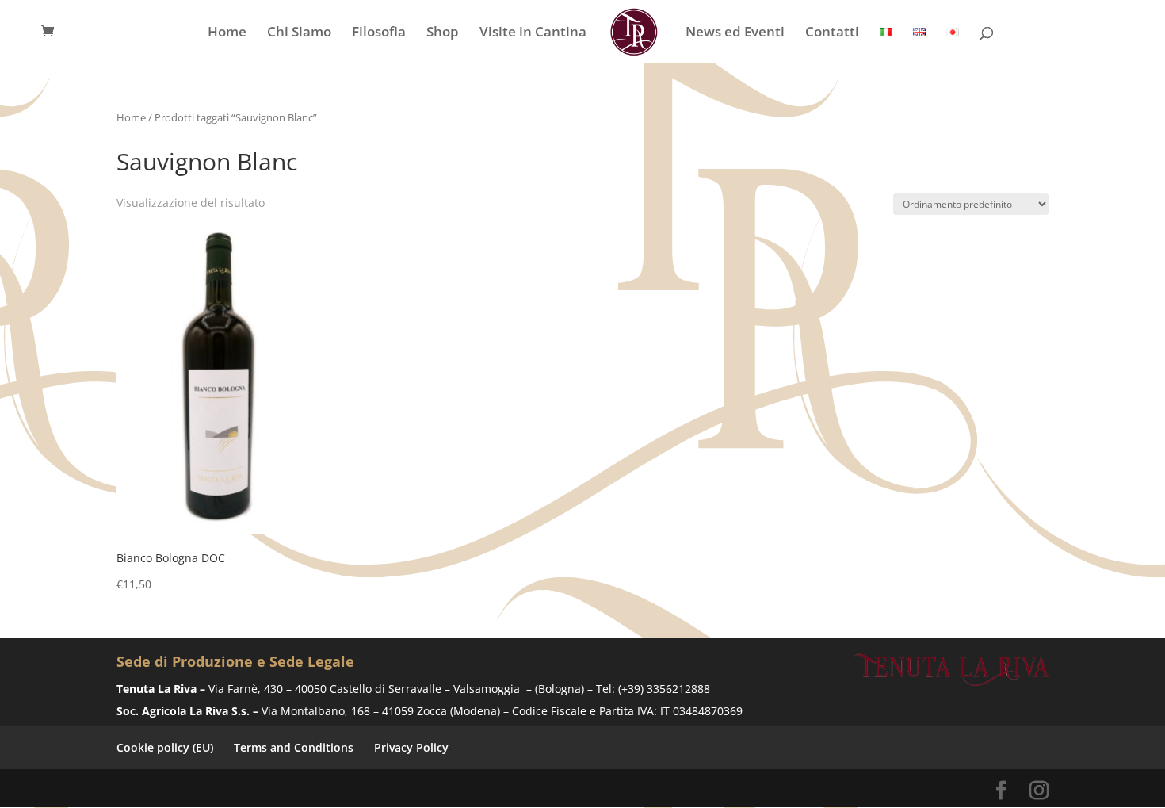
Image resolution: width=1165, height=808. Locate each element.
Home (227, 33)
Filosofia (379, 33)
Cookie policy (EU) (164, 747)
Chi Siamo (299, 33)
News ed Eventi (735, 33)
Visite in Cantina (532, 33)
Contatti (832, 33)
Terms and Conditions (293, 747)
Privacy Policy (411, 747)
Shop (442, 33)
